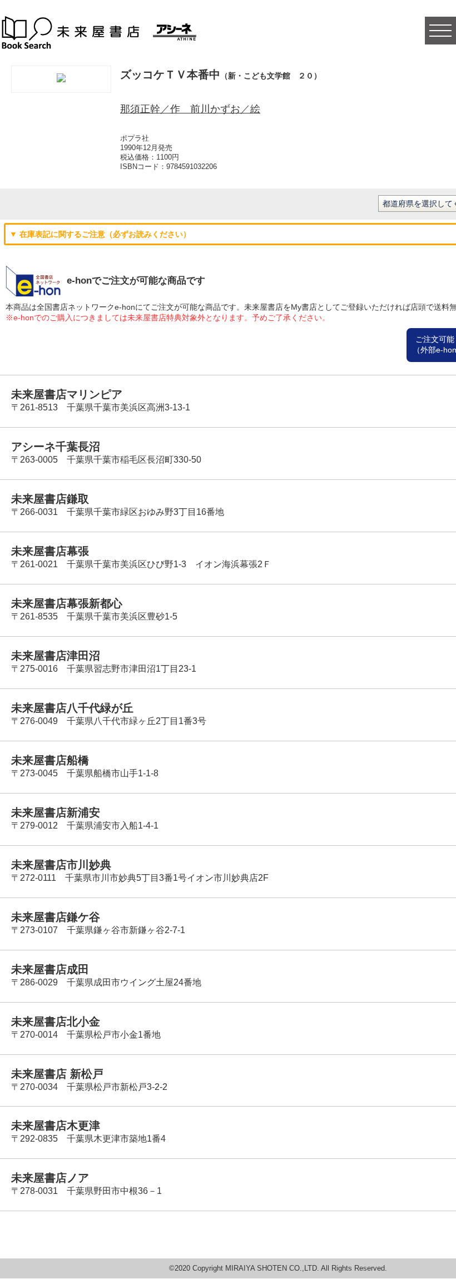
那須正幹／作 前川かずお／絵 (190, 109)
